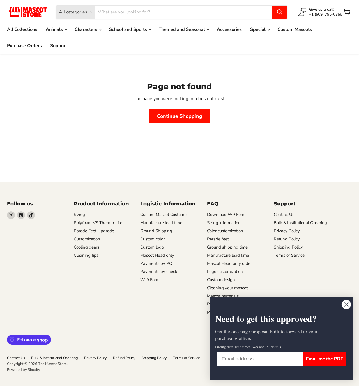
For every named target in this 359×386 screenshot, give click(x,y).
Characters (86, 29)
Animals (55, 29)
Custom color (152, 239)
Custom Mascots (294, 29)
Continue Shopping (179, 116)
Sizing (79, 214)
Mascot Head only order (229, 263)
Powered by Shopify (23, 369)
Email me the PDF (324, 359)
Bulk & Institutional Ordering (300, 223)
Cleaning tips (86, 255)
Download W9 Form (226, 214)
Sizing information (224, 223)
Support (58, 46)
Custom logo (152, 247)
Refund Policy (287, 239)
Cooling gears (86, 247)
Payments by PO (156, 263)
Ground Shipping (156, 231)
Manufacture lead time (161, 223)
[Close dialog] (346, 304)
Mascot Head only (157, 255)
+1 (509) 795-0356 (325, 14)
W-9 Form (150, 279)
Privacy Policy (287, 231)
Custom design (221, 279)
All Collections (22, 29)
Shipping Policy (288, 247)
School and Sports (128, 29)
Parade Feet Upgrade (94, 231)
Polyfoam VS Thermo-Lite (98, 223)
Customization (87, 239)
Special (258, 29)
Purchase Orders (24, 46)
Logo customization (225, 271)
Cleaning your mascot (227, 288)
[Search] (279, 12)
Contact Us (284, 214)
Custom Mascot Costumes (164, 214)
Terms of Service (289, 255)
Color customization (225, 231)
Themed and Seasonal (182, 29)
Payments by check (158, 271)
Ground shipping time (227, 247)
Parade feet (218, 239)
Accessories (229, 29)
